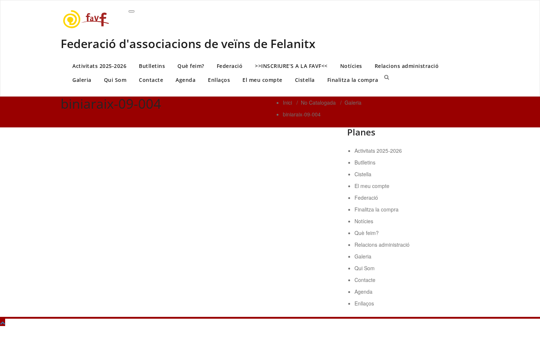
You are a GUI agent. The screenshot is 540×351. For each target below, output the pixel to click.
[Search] (386, 76)
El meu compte (262, 79)
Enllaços (219, 79)
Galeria (81, 79)
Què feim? (190, 65)
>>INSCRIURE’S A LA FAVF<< (291, 65)
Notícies (351, 65)
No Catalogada (318, 102)
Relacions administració (407, 65)
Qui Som (115, 79)
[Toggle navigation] (131, 11)
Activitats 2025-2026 (99, 65)
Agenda (185, 79)
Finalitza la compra (352, 79)
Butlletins (152, 65)
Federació (230, 65)
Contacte (151, 79)
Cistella (305, 79)
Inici (287, 102)
